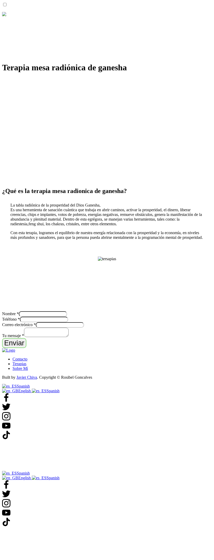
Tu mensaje (13, 335)
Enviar (14, 343)
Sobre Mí (20, 368)
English (25, 391)
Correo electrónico (19, 324)
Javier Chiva (26, 377)
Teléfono (11, 319)
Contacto (20, 359)
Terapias (19, 364)
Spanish (23, 386)
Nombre (10, 314)
